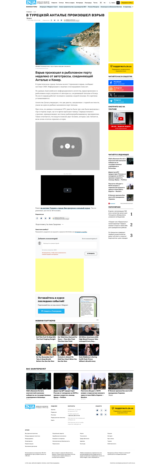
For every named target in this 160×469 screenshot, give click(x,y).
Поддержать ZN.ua (127, 2)
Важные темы (31, 6)
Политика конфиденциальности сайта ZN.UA (122, 463)
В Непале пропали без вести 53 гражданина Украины (116, 197)
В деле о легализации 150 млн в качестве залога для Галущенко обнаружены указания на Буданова (117, 214)
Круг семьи (111, 438)
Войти (113, 2)
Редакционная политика (58, 417)
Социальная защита (58, 433)
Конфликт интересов (58, 438)
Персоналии (56, 443)
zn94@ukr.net (71, 420)
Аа (118, 2)
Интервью (79, 2)
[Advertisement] (59, 275)
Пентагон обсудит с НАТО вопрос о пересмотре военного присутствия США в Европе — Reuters (116, 187)
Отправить (91, 253)
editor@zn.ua (77, 424)
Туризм (110, 441)
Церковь (82, 441)
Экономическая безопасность (61, 441)
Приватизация (29, 443)
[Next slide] (132, 6)
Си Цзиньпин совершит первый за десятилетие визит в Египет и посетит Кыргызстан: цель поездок (118, 235)
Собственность (112, 443)
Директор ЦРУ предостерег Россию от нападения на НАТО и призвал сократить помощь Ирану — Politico (117, 176)
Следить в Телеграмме (52, 311)
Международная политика (32, 436)
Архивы (53, 409)
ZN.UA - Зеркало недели (120, 126)
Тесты (95, 2)
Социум (110, 433)
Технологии (83, 436)
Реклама (53, 415)
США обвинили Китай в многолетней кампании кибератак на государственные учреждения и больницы (117, 163)
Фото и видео (69, 2)
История (110, 436)
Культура (82, 443)
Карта (52, 420)
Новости (54, 2)
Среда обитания (84, 438)
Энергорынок (29, 441)
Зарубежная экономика (59, 436)
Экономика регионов (31, 446)
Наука (82, 433)
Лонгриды (88, 2)
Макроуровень (29, 438)
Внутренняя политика (31, 433)
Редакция (54, 412)
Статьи (61, 2)
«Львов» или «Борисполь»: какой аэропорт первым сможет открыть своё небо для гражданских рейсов (118, 224)
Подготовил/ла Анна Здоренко (48, 224)
